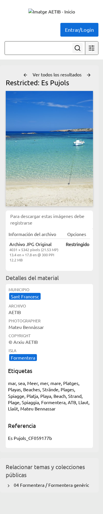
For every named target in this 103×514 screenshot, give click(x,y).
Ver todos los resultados (58, 74)
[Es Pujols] (49, 149)
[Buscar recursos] (77, 48)
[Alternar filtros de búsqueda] (91, 48)
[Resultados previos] (25, 75)
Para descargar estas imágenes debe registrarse (47, 219)
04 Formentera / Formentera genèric (50, 485)
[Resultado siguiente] (88, 75)
